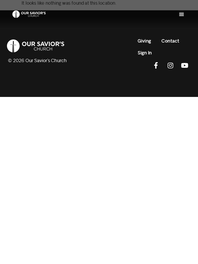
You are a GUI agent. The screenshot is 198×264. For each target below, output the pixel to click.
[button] (181, 14)
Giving (144, 41)
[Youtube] (184, 65)
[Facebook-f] (156, 65)
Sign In (145, 53)
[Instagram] (170, 65)
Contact (170, 41)
